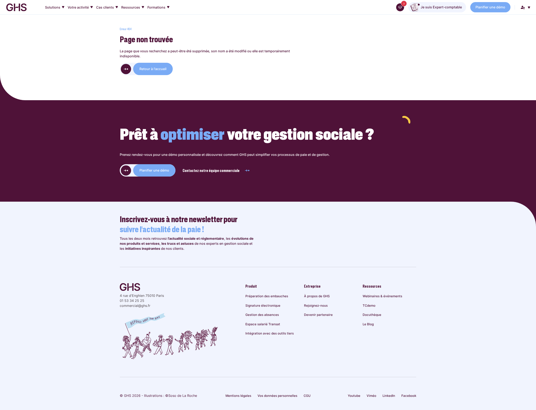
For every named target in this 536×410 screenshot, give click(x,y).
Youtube (354, 396)
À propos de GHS (317, 296)
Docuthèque (372, 315)
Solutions (52, 7)
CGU (307, 396)
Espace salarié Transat (262, 324)
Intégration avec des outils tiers (269, 333)
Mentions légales (238, 396)
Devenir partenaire (318, 315)
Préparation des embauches (266, 296)
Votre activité (78, 7)
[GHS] (16, 7)
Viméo (371, 396)
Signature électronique (262, 306)
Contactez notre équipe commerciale (211, 170)
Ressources (130, 7)
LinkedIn (389, 396)
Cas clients (105, 7)
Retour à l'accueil (152, 69)
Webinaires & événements (382, 296)
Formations (156, 7)
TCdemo (369, 306)
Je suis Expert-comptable (441, 7)
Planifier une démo (490, 7)
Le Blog (368, 324)
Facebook (408, 396)
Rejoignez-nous (316, 306)
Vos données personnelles (277, 396)
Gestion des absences (262, 315)
